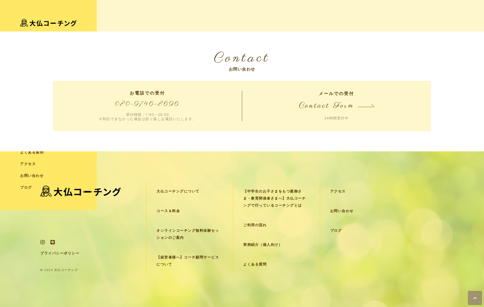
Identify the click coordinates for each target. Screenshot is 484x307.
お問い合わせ (32, 176)
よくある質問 (32, 152)
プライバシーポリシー (59, 253)
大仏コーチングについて (178, 191)
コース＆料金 (168, 211)
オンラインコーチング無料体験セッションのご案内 (188, 234)
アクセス (28, 164)
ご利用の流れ (255, 225)
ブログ (26, 187)
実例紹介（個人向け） (262, 245)
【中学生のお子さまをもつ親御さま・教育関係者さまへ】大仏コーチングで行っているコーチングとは (274, 198)
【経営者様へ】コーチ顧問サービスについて (188, 260)
